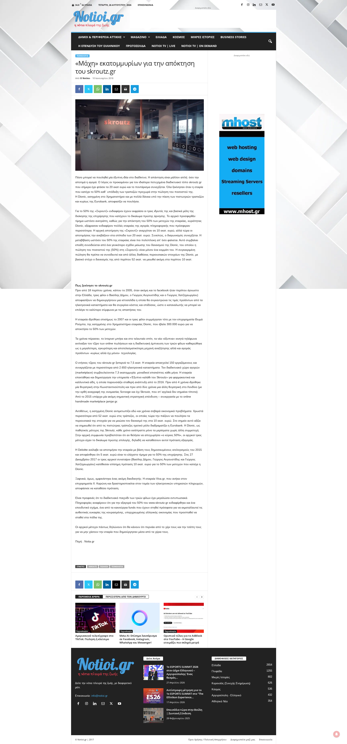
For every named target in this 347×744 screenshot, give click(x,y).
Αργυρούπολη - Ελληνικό (226, 695)
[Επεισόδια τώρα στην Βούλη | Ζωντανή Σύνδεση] (153, 715)
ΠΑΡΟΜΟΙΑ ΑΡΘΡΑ (89, 596)
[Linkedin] (254, 5)
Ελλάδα (161, 37)
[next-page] (202, 597)
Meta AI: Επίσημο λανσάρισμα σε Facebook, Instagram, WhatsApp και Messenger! (138, 639)
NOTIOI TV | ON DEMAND (199, 46)
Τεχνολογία (82, 56)
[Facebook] (242, 5)
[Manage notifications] (336, 734)
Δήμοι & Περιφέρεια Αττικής (99, 37)
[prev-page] (197, 597)
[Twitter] (89, 89)
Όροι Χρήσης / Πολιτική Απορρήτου (207, 739)
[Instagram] (248, 5)
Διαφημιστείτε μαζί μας (243, 739)
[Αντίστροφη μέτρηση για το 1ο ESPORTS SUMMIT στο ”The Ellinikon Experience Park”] (153, 695)
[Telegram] (135, 89)
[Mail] (260, 5)
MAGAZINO (138, 37)
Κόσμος (179, 37)
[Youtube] (273, 5)
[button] (270, 41)
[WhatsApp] (98, 89)
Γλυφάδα (217, 671)
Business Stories (233, 37)
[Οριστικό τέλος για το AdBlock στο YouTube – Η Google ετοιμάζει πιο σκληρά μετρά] (184, 618)
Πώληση (104, 566)
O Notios (85, 78)
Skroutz (93, 566)
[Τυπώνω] (125, 89)
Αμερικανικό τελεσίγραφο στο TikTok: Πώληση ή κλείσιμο (94, 637)
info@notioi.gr (99, 695)
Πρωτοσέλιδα (136, 46)
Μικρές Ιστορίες (202, 37)
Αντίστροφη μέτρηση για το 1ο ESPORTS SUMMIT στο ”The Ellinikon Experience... (184, 693)
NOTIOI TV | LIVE (163, 46)
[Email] (116, 89)
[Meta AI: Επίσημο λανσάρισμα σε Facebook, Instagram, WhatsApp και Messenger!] (139, 618)
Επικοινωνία (145, 4)
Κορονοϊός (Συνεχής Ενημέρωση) (231, 683)
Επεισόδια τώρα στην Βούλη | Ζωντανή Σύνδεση (184, 711)
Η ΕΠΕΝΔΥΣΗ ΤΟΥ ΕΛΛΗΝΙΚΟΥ (99, 46)
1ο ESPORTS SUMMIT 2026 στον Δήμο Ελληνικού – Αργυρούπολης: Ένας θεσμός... (182, 672)
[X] (266, 5)
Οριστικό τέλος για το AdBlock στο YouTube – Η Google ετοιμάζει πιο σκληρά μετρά (183, 639)
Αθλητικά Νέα (220, 701)
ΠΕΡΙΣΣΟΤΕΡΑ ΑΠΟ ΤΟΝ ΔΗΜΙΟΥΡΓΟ (126, 596)
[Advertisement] (203, 19)
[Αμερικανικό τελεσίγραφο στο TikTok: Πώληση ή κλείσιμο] (95, 618)
